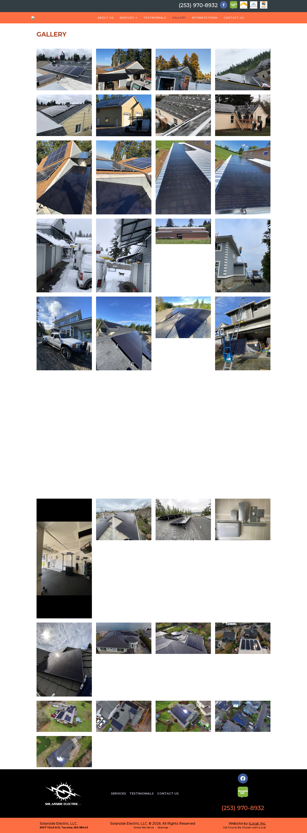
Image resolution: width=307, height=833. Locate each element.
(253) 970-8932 (198, 5)
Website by (247, 823)
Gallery (179, 17)
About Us (105, 17)
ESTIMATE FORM (204, 17)
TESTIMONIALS (154, 17)
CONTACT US (234, 17)
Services (127, 17)
